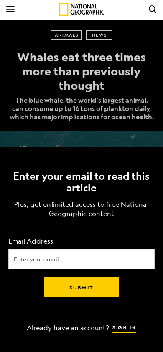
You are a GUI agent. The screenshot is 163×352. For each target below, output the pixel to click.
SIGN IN (124, 327)
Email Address (30, 241)
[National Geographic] (81, 9)
